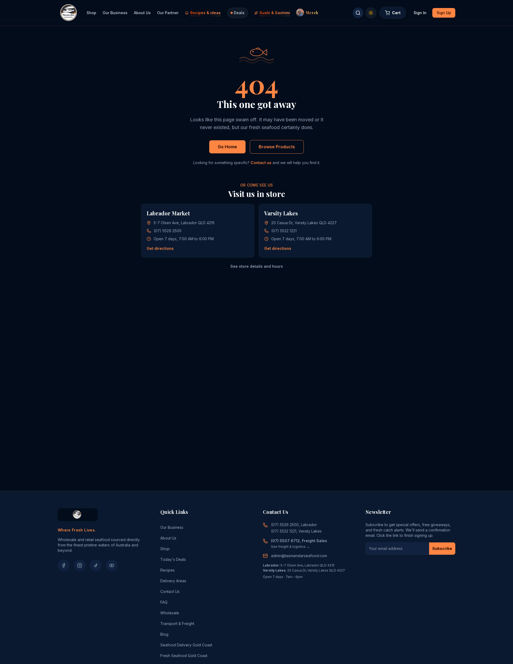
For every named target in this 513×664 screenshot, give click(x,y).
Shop (91, 12)
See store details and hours (256, 266)
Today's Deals (173, 559)
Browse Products (277, 146)
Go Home (227, 146)
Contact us (261, 162)
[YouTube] (112, 565)
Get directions (160, 248)
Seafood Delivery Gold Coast (186, 645)
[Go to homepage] (68, 13)
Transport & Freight (177, 623)
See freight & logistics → (290, 547)
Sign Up (444, 12)
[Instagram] (80, 565)
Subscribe (442, 548)
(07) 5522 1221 (284, 230)
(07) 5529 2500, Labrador (294, 524)
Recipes (167, 570)
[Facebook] (63, 565)
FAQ (164, 602)
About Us (142, 12)
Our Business (115, 12)
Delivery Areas (173, 580)
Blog (164, 634)
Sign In (420, 12)
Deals (239, 12)
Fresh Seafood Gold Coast (183, 655)
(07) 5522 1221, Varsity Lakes (296, 531)
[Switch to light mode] (371, 12)
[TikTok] (96, 565)
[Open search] (358, 12)
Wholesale (169, 613)
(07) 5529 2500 (167, 230)
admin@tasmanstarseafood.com (299, 555)
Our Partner (167, 12)
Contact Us (170, 591)
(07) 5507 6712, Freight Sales (299, 540)
